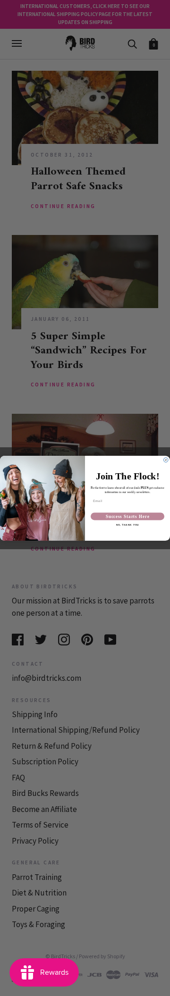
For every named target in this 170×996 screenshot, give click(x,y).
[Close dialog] (165, 460)
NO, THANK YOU (127, 524)
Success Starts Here (128, 516)
